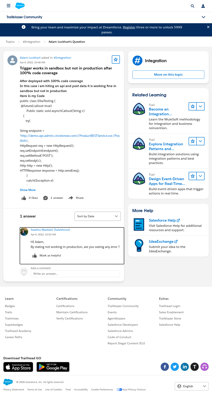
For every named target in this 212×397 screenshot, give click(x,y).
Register (129, 27)
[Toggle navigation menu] (203, 17)
